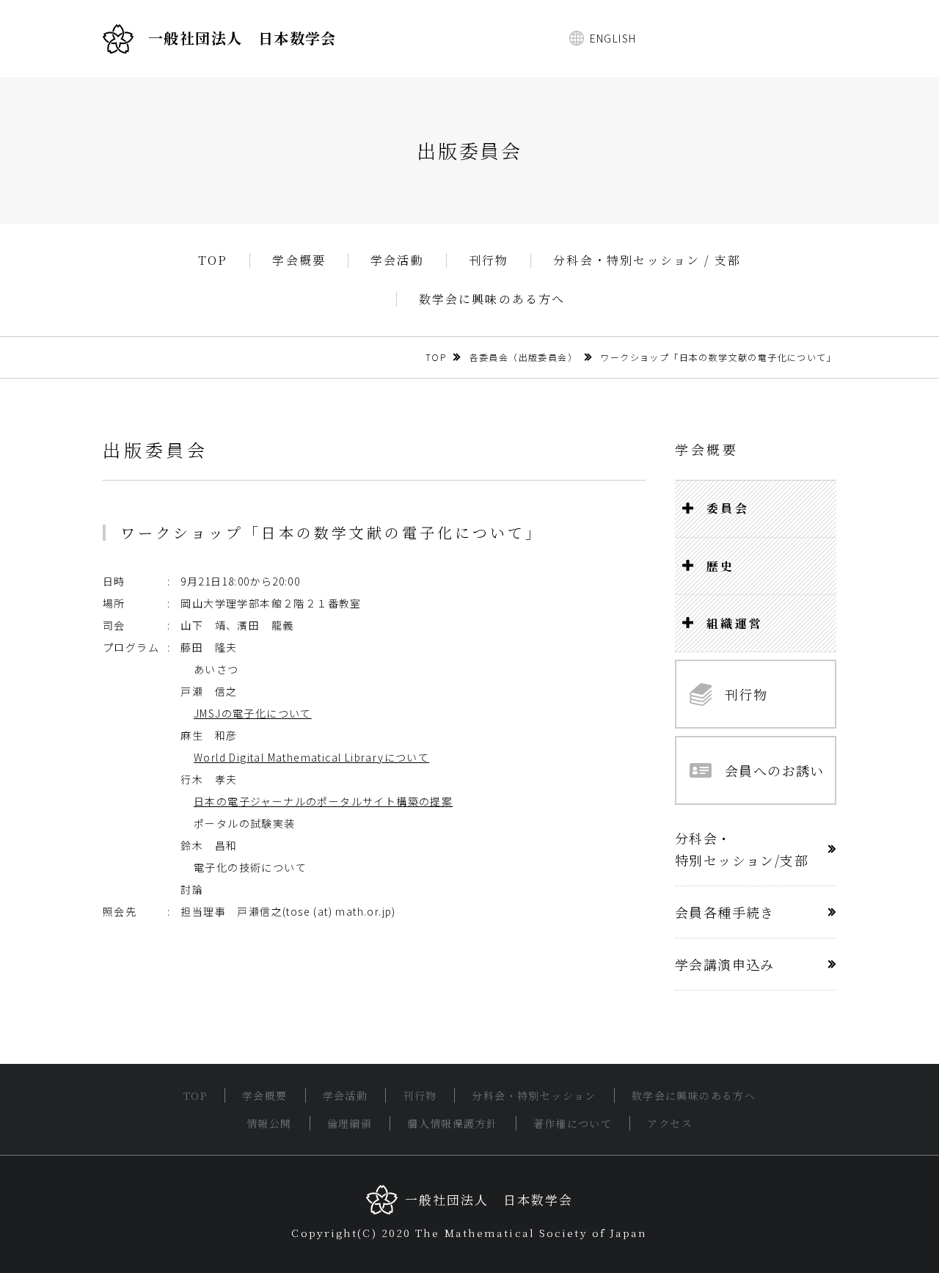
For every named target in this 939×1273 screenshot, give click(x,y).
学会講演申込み (725, 964)
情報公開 (269, 1123)
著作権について (573, 1123)
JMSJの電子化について (253, 713)
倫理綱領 (350, 1123)
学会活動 (397, 260)
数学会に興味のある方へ (492, 299)
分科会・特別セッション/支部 (741, 848)
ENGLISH (613, 38)
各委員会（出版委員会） (523, 357)
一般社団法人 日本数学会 (242, 37)
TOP (213, 260)
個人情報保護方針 (452, 1123)
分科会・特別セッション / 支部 (647, 260)
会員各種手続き (725, 912)
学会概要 (299, 260)
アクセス (670, 1123)
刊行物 (489, 260)
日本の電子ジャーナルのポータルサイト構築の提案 (323, 801)
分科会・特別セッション (534, 1095)
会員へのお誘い (775, 770)
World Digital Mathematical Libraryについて (311, 757)
